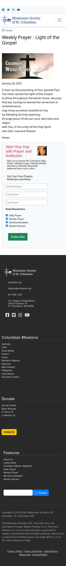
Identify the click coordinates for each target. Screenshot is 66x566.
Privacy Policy (14, 551)
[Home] (21, 20)
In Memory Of (8, 415)
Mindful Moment (16, 226)
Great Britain (8, 350)
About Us (8, 459)
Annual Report (40, 554)
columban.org (15, 282)
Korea (5, 357)
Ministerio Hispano (11, 360)
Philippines (7, 370)
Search (43, 493)
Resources (24, 554)
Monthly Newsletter (18, 222)
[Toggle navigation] (59, 20)
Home (9, 30)
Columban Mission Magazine (18, 465)
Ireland (5, 353)
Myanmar (6, 363)
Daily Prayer (14, 215)
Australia (6, 343)
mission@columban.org (19, 288)
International (8, 373)
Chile (4, 347)
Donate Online (9, 405)
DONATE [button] (9, 432)
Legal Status (50, 551)
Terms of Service (33, 551)
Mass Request (9, 408)
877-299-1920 (15, 294)
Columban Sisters (10, 376)
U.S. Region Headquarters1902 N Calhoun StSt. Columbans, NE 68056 (21, 303)
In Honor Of (7, 411)
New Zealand (8, 366)
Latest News (10, 462)
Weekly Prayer (16, 219)
